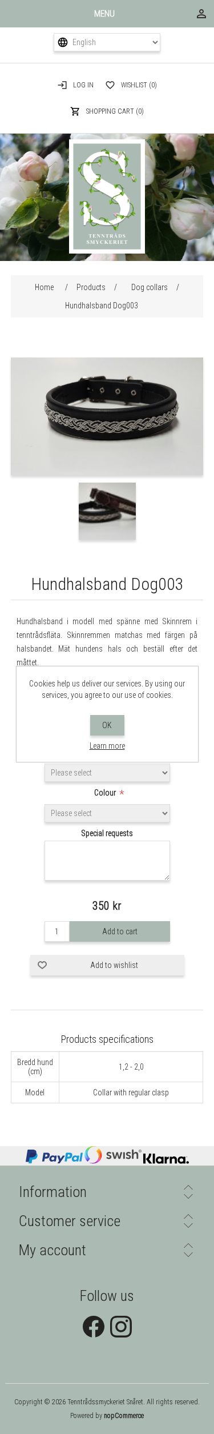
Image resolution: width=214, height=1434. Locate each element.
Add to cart (120, 931)
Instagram (121, 1326)
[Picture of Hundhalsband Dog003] (107, 472)
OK (107, 725)
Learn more (107, 745)
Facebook (93, 1326)
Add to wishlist (114, 965)
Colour (106, 792)
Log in (83, 85)
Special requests (107, 833)
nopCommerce (124, 1416)
